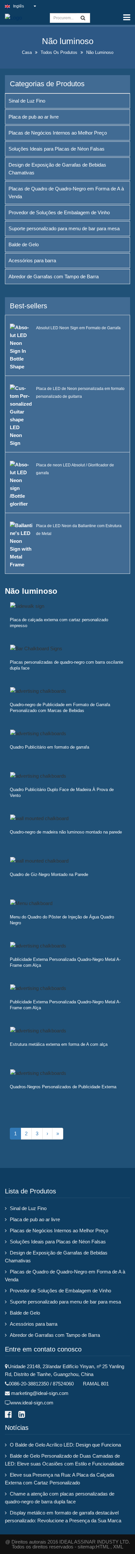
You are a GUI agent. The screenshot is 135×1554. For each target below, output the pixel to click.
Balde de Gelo (24, 244)
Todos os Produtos (59, 52)
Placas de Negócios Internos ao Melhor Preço (58, 133)
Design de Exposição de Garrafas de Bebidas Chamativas (57, 168)
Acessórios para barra (32, 260)
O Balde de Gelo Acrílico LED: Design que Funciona (65, 1445)
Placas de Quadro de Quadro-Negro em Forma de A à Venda (66, 192)
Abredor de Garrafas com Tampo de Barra (54, 276)
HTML (102, 1546)
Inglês (18, 6)
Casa (27, 52)
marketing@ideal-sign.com (39, 1393)
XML (118, 1546)
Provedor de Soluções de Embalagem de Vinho (59, 212)
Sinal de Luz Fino (27, 101)
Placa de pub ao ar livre (34, 117)
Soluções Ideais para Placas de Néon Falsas (57, 149)
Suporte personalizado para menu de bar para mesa (64, 228)
